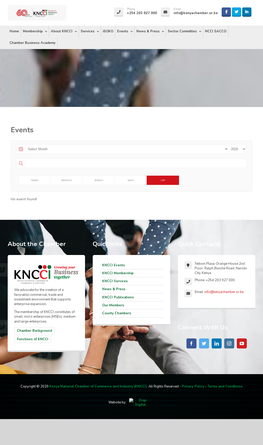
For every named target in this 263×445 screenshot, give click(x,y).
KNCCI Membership (118, 273)
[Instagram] (229, 343)
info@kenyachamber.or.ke (223, 292)
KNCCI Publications (118, 297)
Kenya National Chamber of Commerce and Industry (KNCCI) (98, 386)
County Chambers (116, 313)
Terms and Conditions (225, 386)
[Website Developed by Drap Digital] (140, 402)
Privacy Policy (193, 386)
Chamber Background (34, 330)
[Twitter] (204, 343)
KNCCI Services (115, 281)
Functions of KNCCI (32, 339)
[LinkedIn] (217, 343)
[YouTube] (242, 343)
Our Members (113, 305)
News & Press (113, 289)
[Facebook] (191, 343)
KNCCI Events (113, 265)
